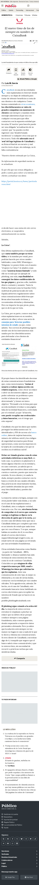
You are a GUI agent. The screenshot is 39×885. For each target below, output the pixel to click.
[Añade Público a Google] (3, 839)
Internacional (30, 10)
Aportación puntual (11, 820)
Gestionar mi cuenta (11, 814)
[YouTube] (31, 839)
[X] (17, 839)
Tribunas (27, 15)
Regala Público (9, 822)
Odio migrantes (14, 1)
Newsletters (8, 817)
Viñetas (34, 15)
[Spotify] (8, 843)
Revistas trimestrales (9, 857)
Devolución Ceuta (24, 1)
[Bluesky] (21, 839)
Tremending (19, 10)
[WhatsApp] (12, 843)
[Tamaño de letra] (23, 69)
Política (4, 10)
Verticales (5, 854)
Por (10, 83)
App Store (30, 877)
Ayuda (6, 828)
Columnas (19, 15)
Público (9, 806)
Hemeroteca (7, 15)
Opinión (11, 10)
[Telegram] (3, 843)
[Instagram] (26, 839)
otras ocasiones (28, 104)
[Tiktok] (35, 839)
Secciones (5, 851)
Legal (3, 863)
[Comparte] (8, 69)
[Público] (16, 5)
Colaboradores (7, 860)
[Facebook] (12, 839)
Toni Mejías (11, 766)
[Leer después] (16, 69)
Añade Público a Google (28, 79)
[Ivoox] (17, 843)
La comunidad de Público (13, 825)
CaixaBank (10, 90)
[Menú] (2, 5)
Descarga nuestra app (9, 872)
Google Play (11, 877)
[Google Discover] (8, 839)
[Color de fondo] (30, 69)
